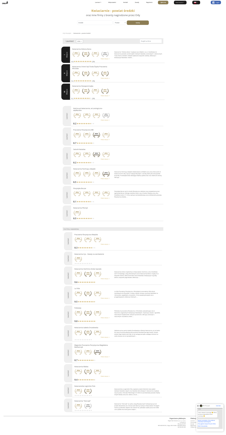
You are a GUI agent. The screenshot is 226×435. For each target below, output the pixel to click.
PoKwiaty (77, 308)
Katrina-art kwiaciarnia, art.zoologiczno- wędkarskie (88, 109)
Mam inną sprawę (202, 426)
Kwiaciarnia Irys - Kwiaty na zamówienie (89, 254)
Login (217, 2)
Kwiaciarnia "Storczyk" (82, 401)
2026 (79, 41)
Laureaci (193, 420)
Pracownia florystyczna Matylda (86, 234)
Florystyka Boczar (79, 188)
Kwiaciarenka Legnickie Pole (84, 386)
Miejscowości (112, 2)
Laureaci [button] (97, 2)
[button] (196, 2)
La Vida (77, 288)
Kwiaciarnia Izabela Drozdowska (86, 327)
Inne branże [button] (179, 2)
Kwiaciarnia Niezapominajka (82, 86)
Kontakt (125, 2)
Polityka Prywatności (195, 427)
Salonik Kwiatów (79, 149)
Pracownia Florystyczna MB (83, 130)
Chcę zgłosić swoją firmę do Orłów (207, 424)
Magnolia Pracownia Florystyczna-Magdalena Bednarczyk (91, 346)
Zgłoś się (163, 2)
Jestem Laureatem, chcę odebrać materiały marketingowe (206, 421)
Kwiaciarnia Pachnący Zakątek (84, 169)
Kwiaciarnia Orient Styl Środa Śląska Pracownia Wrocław (89, 68)
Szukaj (138, 23)
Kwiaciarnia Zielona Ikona (81, 49)
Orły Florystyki (67, 33)
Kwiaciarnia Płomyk (80, 208)
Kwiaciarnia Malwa (81, 367)
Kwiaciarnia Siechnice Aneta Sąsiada (87, 269)
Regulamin (149, 2)
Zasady (137, 2)
